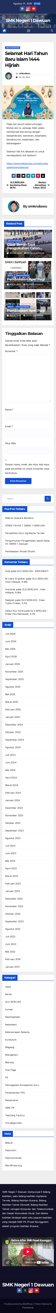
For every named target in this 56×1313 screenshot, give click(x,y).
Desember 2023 (14, 807)
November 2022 (14, 906)
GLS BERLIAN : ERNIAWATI (33, 571)
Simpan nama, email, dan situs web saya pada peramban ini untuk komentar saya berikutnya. (27, 468)
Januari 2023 (12, 891)
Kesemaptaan (12, 1017)
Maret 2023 (11, 876)
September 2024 (14, 739)
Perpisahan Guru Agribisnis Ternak (25, 533)
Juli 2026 (10, 633)
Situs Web (10, 443)
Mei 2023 (10, 860)
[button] (52, 30)
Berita (10, 275)
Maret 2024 (11, 785)
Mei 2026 (10, 649)
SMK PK (10, 1107)
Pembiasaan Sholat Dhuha (20, 551)
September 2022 (14, 921)
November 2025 (14, 671)
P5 (6, 1077)
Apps (8, 986)
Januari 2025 (12, 717)
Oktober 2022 (12, 913)
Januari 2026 (12, 664)
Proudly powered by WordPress (18, 1304)
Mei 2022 (10, 951)
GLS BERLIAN (13, 1001)
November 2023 (14, 815)
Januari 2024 (12, 800)
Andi (7, 571)
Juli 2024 (10, 754)
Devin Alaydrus (35, 253)
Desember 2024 (14, 724)
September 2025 (14, 679)
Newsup (45, 1304)
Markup (9, 1062)
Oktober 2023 (12, 823)
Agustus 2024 (13, 747)
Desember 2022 (14, 898)
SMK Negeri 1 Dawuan (28, 20)
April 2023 (11, 868)
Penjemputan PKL (15, 1092)
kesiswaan (11, 1024)
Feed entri (10, 1150)
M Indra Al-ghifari (15, 578)
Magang (9, 1047)
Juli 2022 (10, 936)
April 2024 (11, 777)
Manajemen (11, 1054)
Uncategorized (12, 48)
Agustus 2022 (12, 929)
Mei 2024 (10, 770)
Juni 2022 (10, 944)
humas (9, 1009)
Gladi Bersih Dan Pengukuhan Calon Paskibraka (23, 248)
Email (9, 426)
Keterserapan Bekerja (17, 1032)
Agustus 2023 (12, 838)
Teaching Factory (15, 1115)
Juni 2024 (11, 762)
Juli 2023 (10, 845)
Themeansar (27, 1307)
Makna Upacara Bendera (19, 518)
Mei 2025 (10, 694)
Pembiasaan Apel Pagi (26, 279)
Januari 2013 (12, 966)
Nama (9, 409)
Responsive (11, 1100)
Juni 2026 (10, 641)
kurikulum (10, 1039)
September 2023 (14, 830)
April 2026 (11, 656)
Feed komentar (13, 1157)
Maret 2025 (11, 701)
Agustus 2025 (12, 686)
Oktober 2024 (13, 732)
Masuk (9, 1142)
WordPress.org (13, 1165)
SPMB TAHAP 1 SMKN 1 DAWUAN (25, 525)
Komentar (11, 351)
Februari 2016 (13, 959)
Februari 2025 (13, 709)
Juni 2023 (10, 853)
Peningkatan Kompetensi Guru (22, 1085)
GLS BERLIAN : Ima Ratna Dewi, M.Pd (18, 185)
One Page (10, 1070)
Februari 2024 (13, 792)
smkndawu (24, 73)
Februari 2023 (13, 883)
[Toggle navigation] (28, 31)
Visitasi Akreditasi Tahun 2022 (39, 185)
